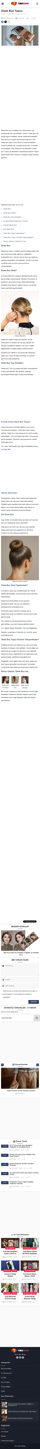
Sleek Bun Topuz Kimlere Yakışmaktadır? (18, 237)
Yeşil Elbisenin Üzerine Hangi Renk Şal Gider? (10, 1299)
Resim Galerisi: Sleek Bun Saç (14, 241)
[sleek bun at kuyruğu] (25, 680)
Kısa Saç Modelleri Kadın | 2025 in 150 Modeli (10, 1254)
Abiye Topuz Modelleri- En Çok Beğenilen (21, 628)
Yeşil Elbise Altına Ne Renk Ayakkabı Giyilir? (29, 1254)
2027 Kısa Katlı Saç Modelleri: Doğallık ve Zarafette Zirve (21, 954)
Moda (20, 1168)
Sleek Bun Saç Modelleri (12, 217)
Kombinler (14, 1168)
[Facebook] (17, 1357)
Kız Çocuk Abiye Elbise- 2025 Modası (29, 1276)
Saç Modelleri (11, 14)
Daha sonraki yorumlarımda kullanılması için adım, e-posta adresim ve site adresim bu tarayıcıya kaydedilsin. (20, 994)
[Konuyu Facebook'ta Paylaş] (2, 22)
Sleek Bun (7, 209)
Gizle (21, 205)
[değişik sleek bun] (15, 680)
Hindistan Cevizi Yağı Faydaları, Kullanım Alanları (22, 1182)
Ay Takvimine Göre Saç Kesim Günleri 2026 (24, 1173)
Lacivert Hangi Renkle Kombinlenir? (10, 1276)
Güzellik (13, 1159)
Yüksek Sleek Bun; (10, 225)
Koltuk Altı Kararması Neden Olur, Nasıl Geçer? (23, 1155)
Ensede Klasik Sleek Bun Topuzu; (15, 221)
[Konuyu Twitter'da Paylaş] (5, 22)
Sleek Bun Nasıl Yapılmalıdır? (14, 233)
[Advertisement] (20, 68)
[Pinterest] (23, 1357)
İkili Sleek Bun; (8, 229)
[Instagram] (20, 1357)
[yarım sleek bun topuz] (5, 680)
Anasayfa (3, 14)
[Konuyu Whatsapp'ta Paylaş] (8, 22)
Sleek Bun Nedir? (9, 213)
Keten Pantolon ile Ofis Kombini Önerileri (21, 1091)
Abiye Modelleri (30, 1270)
